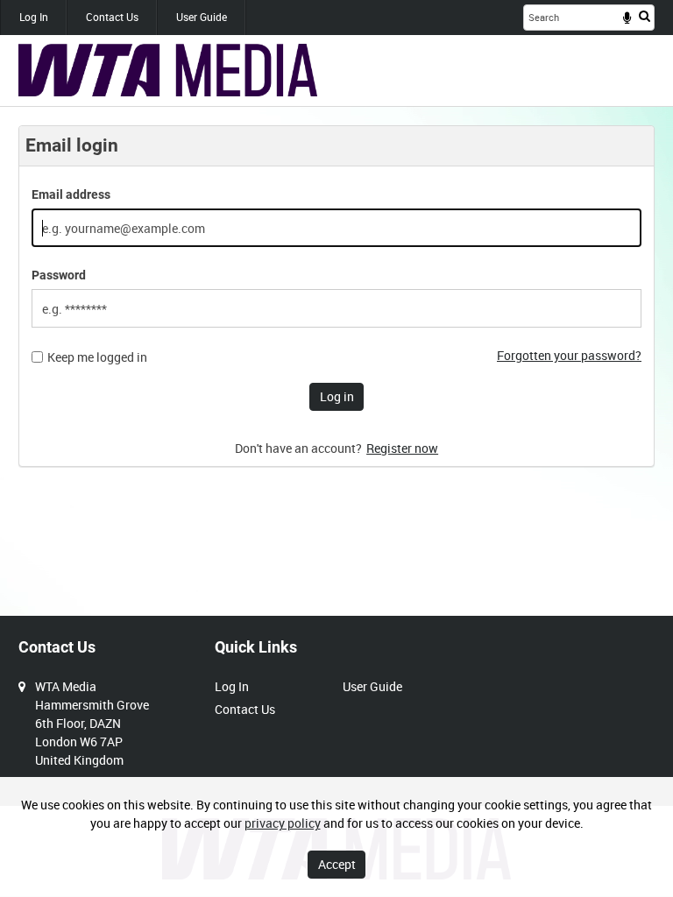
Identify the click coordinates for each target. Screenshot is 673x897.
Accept (337, 864)
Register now (402, 448)
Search (644, 16)
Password (59, 275)
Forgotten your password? (569, 355)
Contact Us (112, 17)
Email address (71, 194)
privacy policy (282, 823)
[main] (336, 305)
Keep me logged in (97, 357)
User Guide (201, 17)
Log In (33, 17)
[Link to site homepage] (167, 70)
